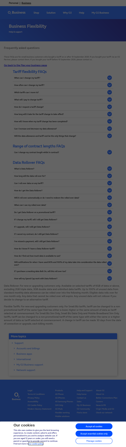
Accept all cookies (94, 426)
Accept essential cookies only (94, 433)
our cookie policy (36, 443)
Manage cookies (94, 440)
